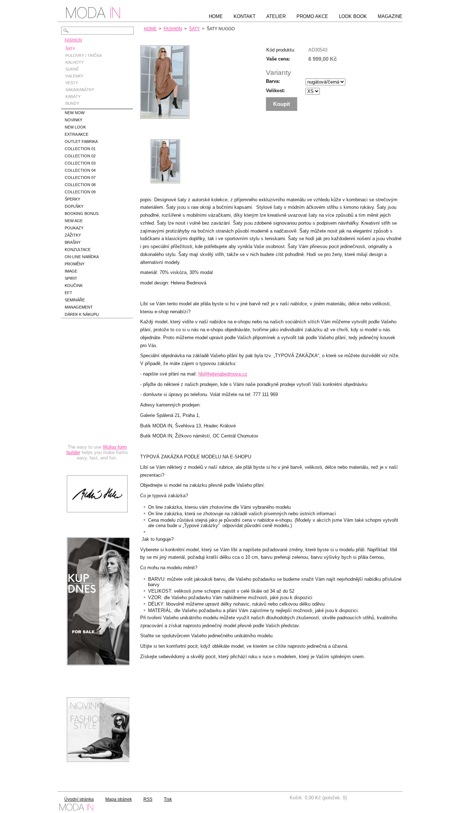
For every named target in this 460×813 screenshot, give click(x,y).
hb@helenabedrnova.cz (222, 374)
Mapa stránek (118, 799)
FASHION (173, 29)
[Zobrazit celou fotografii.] (165, 161)
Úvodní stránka (79, 799)
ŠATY (194, 29)
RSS (147, 799)
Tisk (168, 799)
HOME (150, 29)
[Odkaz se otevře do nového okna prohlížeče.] (164, 117)
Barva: (273, 81)
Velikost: (275, 90)
